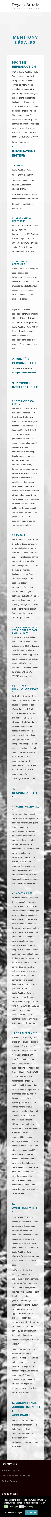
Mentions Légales (11, 1470)
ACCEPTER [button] (31, 1513)
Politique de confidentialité (24, 373)
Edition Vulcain (9, 1481)
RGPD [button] (42, 1503)
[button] (6, 1506)
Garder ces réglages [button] (13, 1513)
